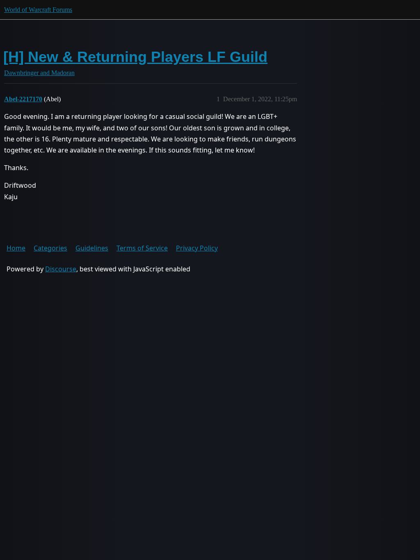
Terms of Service (142, 248)
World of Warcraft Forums (38, 9)
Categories (50, 248)
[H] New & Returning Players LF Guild (135, 56)
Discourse (60, 268)
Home (16, 248)
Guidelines (91, 248)
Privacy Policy (197, 248)
